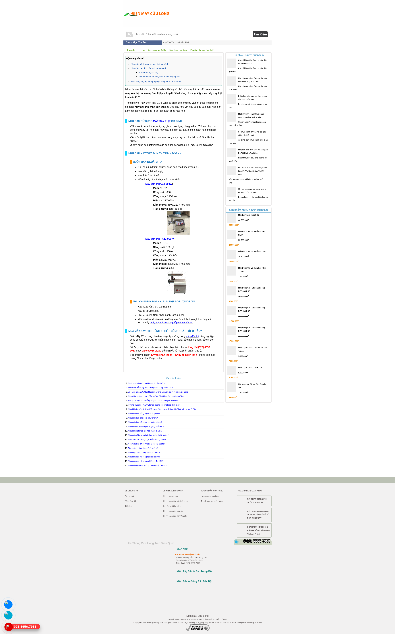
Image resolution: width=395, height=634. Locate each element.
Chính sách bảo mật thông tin (175, 501)
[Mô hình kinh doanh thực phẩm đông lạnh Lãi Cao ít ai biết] (231, 117)
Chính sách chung (170, 496)
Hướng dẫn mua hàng (210, 496)
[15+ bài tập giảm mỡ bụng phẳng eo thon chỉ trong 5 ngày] (231, 192)
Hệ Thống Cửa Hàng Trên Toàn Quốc (151, 543)
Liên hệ (128, 506)
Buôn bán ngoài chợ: (149, 72)
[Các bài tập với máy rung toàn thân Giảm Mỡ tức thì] (231, 63)
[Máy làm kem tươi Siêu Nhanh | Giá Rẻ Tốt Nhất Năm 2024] (231, 152)
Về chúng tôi (130, 501)
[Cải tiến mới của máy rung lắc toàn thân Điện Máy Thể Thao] (231, 81)
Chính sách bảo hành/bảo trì (175, 516)
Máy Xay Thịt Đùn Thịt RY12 (250, 367)
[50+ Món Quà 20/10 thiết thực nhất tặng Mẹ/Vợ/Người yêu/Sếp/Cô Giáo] (231, 170)
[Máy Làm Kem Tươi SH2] (231, 218)
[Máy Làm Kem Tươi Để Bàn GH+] (231, 254)
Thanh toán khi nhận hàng (212, 501)
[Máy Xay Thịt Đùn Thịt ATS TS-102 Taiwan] (231, 350)
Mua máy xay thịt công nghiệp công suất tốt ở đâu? (156, 81)
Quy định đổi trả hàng (172, 506)
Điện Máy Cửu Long (187, 623)
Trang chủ (129, 496)
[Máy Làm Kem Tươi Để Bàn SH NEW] (231, 234)
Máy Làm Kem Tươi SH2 (248, 215)
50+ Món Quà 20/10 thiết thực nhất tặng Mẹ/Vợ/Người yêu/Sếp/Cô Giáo (252, 171)
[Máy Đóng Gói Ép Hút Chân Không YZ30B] (231, 271)
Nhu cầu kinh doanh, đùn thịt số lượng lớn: (159, 76)
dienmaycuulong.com (155, 623)
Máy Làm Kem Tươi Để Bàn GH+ (252, 251)
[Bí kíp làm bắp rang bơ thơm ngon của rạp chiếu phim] (231, 99)
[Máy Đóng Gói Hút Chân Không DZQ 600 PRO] (231, 330)
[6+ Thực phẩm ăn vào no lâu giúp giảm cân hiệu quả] (231, 134)
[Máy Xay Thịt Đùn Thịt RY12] (231, 370)
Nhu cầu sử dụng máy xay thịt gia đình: (150, 64)
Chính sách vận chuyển (173, 511)
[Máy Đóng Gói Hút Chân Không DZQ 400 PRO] (231, 290)
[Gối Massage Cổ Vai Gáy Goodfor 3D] (231, 387)
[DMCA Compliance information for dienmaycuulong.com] (198, 631)
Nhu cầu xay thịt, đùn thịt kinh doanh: (149, 68)
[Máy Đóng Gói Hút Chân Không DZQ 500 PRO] (231, 310)
